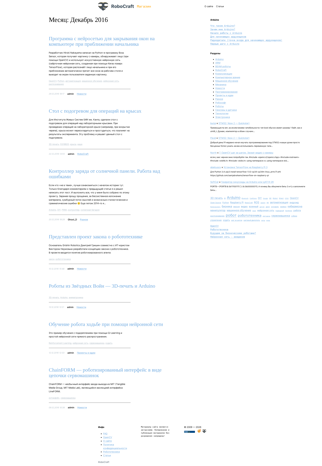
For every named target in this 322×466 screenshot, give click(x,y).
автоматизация (73, 81)
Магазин (144, 6)
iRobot (275, 198)
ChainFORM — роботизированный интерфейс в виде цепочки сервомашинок (105, 372)
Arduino (52, 210)
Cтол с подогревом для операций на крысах (95, 111)
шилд (263, 220)
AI (225, 198)
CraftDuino (253, 198)
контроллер (73, 210)
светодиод (266, 216)
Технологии (221, 113)
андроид (294, 202)
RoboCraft (122, 6)
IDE (270, 198)
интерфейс (54, 398)
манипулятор (218, 210)
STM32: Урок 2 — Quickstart (234, 123)
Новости (81, 94)
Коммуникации (223, 73)
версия (236, 207)
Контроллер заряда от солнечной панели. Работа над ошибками (104, 173)
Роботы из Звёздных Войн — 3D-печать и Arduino (102, 286)
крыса (73, 144)
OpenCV (52, 81)
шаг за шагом (236, 220)
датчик (262, 207)
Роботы (219, 106)
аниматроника (76, 297)
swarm (262, 203)
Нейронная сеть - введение (227, 236)
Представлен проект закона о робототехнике (96, 236)
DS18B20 (64, 144)
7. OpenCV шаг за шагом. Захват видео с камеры (246, 152)
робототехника (63, 259)
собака (294, 216)
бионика (227, 206)
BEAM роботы (223, 66)
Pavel (213, 138)
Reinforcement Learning (60, 343)
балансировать (215, 207)
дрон (268, 207)
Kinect (281, 198)
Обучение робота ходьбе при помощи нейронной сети (106, 324)
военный (253, 206)
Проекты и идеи (86, 352)
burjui (213, 123)
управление (216, 220)
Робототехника (219, 229)
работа (297, 210)
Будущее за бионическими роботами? (233, 233)
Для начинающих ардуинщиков (228, 36)
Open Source (215, 203)
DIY (59, 210)
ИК (268, 203)
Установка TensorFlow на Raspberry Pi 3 (245, 167)
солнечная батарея (90, 210)
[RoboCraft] (204, 432)
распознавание (56, 84)
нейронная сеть (111, 81)
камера (283, 207)
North (213, 152)
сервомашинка (96, 343)
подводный (279, 211)
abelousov (215, 167)
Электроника (222, 117)
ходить (108, 343)
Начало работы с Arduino (226, 33)
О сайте (107, 441)
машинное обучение (92, 81)
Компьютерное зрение (227, 77)
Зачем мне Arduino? (222, 29)
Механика (220, 84)
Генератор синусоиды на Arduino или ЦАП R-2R (247, 182)
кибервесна (295, 206)
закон (51, 259)
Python (61, 81)
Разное (84, 219)
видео (244, 206)
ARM (217, 62)
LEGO (287, 198)
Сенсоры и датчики (226, 110)
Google (265, 198)
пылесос (288, 211)
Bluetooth (245, 198)
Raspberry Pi (237, 202)
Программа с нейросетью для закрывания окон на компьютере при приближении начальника (102, 41)
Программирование (226, 92)
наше (79, 144)
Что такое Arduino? (222, 25)
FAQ (105, 433)
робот (231, 215)
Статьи (107, 455)
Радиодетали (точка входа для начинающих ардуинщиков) (246, 40)
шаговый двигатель (252, 220)
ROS (256, 202)
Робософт (220, 102)
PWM (64, 210)
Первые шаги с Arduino (224, 43)
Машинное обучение (226, 81)
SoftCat (214, 182)
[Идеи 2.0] (199, 432)
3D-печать (54, 144)
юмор (268, 220)
